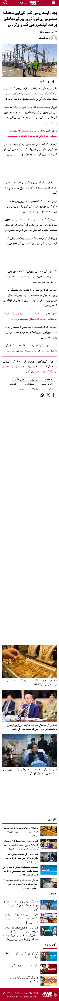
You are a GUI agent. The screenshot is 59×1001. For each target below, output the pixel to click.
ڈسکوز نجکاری (28, 384)
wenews (49, 379)
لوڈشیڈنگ (49, 388)
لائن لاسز (13, 384)
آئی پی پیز (34, 379)
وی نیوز (21, 388)
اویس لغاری (19, 379)
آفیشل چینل (42, 372)
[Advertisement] (29, 169)
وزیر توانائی (35, 388)
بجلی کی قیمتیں (47, 384)
